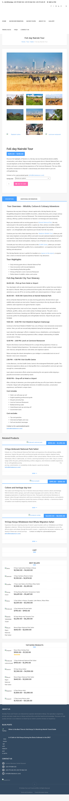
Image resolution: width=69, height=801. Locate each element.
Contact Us (25, 29)
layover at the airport (47, 253)
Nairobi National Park (45, 222)
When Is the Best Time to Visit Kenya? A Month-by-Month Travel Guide (32, 729)
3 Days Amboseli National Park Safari (22, 448)
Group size (10, 178)
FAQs (16, 29)
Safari (32, 41)
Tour (27, 41)
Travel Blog (6, 29)
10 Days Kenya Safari (20, 669)
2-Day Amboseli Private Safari (23, 608)
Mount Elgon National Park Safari (24, 627)
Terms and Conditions (27, 792)
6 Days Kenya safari (20, 690)
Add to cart (21, 183)
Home (4, 21)
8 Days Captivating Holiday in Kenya (25, 568)
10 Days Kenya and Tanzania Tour (24, 616)
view (33, 473)
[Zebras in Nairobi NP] (54, 99)
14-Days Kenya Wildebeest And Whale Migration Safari (29, 521)
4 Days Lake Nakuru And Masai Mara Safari (27, 584)
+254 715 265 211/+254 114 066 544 (16, 770)
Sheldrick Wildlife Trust (46, 233)
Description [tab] (9, 198)
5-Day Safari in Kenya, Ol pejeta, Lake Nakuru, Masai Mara (31, 600)
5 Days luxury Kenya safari (22, 698)
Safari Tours (31, 21)
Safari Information (16, 21)
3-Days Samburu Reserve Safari (23, 576)
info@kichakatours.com (12, 533)
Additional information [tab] (29, 198)
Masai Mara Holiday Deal (21, 650)
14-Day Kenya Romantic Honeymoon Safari (27, 592)
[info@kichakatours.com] (36, 175)
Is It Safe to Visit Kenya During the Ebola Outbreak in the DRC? (29, 737)
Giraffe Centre (43, 244)
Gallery (51, 21)
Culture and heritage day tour (18, 487)
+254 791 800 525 (10, 766)
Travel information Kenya (41, 792)
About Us (42, 21)
